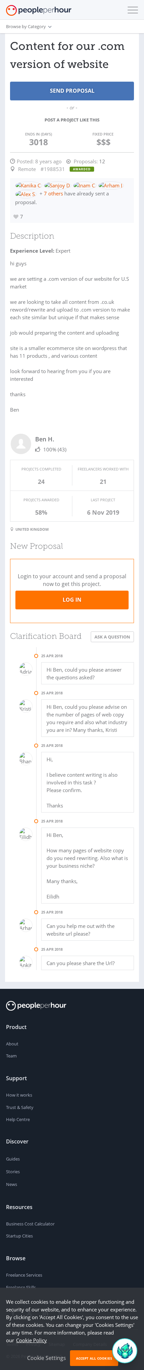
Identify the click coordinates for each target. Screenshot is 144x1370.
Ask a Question (112, 637)
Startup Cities (19, 1236)
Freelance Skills (21, 1287)
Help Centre (18, 1119)
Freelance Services (24, 1275)
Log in (72, 599)
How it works (19, 1095)
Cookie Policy (31, 1340)
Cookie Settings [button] (46, 1358)
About (12, 1044)
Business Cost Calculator (30, 1224)
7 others (53, 193)
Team (11, 1056)
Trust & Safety (19, 1107)
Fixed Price (103, 134)
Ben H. (44, 439)
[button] (131, 10)
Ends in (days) (38, 134)
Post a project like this (72, 120)
